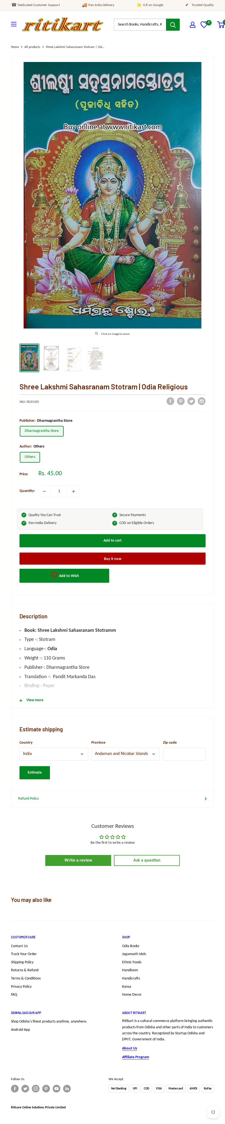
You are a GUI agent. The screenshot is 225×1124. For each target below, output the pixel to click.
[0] (204, 27)
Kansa (126, 987)
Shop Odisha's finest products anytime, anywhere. (49, 1022)
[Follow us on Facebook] (15, 1088)
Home (15, 47)
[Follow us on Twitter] (25, 1088)
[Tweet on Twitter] (191, 401)
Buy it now (112, 559)
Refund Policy (28, 799)
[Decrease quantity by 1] (44, 491)
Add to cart (112, 541)
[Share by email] (202, 401)
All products (32, 47)
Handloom (130, 970)
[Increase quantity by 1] (73, 491)
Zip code (170, 743)
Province (98, 743)
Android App (20, 1030)
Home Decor (132, 995)
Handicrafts (131, 978)
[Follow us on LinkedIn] (67, 1088)
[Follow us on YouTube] (56, 1088)
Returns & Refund (24, 970)
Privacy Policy (21, 987)
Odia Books (130, 946)
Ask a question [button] (147, 860)
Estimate (35, 773)
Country (26, 743)
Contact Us (19, 946)
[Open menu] (13, 24)
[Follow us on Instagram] (36, 1088)
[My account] (192, 25)
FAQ (14, 995)
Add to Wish (68, 576)
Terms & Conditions (26, 978)
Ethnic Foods (131, 962)
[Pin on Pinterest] (181, 401)
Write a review (78, 860)
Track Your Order (24, 954)
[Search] (173, 25)
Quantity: (27, 491)
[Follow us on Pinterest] (46, 1088)
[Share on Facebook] (170, 401)
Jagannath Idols (134, 954)
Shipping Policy (22, 962)
